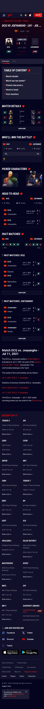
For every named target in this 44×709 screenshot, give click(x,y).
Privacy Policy (22, 663)
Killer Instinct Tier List (30, 552)
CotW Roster (27, 450)
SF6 (24, 420)
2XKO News (6, 450)
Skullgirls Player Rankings (10, 545)
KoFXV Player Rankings (31, 568)
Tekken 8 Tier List (8, 430)
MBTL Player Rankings (9, 590)
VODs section (37, 401)
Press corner (6, 672)
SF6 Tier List (27, 430)
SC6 (24, 521)
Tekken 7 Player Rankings (31, 485)
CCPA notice (19, 667)
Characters (32, 676)
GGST (4, 521)
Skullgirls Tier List (8, 550)
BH (24, 501)
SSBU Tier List (6, 490)
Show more (6, 434)
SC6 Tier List (27, 530)
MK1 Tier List (27, 470)
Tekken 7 (27, 481)
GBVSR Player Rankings (10, 465)
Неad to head (12, 90)
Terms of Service (7, 663)
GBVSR (4, 461)
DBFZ (4, 501)
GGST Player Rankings (9, 525)
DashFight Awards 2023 (31, 616)
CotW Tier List (27, 445)
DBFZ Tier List (6, 510)
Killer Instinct (29, 541)
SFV (24, 586)
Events (4, 676)
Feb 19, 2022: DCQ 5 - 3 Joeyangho (15, 388)
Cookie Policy (6, 667)
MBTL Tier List (6, 595)
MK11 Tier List (6, 615)
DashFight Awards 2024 (29, 611)
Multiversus (7, 563)
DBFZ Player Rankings (9, 505)
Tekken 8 (6, 420)
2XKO (4, 441)
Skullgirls (6, 541)
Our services (31, 667)
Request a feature (31, 672)
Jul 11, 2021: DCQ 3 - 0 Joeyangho (15, 393)
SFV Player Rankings (30, 590)
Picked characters (14, 85)
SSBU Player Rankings (9, 485)
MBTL (4, 586)
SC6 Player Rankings (30, 525)
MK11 (4, 606)
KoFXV (25, 563)
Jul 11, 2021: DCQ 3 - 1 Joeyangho (15, 378)
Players (13, 676)
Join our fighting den (14, 628)
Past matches (12, 94)
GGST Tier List (6, 530)
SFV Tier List (27, 595)
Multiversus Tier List (9, 575)
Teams (21, 676)
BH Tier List (27, 510)
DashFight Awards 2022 (31, 620)
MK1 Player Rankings (30, 465)
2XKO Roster (6, 445)
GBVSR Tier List (7, 470)
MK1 (25, 461)
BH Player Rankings (29, 505)
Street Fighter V (33, 359)
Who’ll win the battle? (15, 81)
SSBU (4, 481)
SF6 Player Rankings (30, 425)
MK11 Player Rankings (9, 610)
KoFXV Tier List (28, 572)
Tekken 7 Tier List (29, 490)
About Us (18, 672)
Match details (12, 76)
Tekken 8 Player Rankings (10, 425)
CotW (25, 441)
